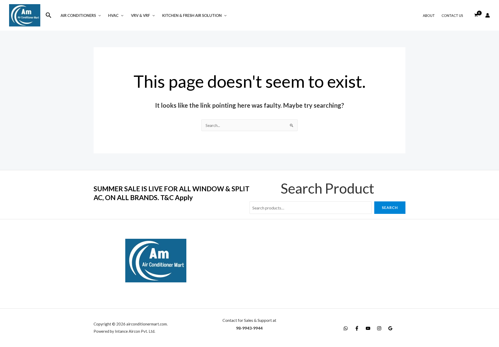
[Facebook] (356, 328)
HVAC (113, 15)
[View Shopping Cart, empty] (476, 15)
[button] (48, 15)
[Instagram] (379, 328)
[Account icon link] (487, 15)
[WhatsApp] (345, 328)
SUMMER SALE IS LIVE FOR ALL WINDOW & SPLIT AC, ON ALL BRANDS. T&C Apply (172, 193)
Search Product (327, 188)
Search (390, 207)
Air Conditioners (78, 15)
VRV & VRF (140, 15)
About (429, 15)
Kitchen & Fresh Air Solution (192, 15)
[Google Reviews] (390, 328)
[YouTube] (368, 328)
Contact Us (452, 15)
